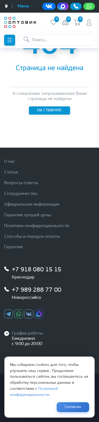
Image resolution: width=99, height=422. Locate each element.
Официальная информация (31, 204)
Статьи (11, 172)
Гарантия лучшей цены (27, 215)
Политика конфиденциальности (36, 226)
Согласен (73, 407)
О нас (9, 161)
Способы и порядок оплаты (32, 237)
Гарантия (13, 247)
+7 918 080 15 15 (36, 270)
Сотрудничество (20, 194)
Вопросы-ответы (21, 183)
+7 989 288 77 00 (36, 290)
